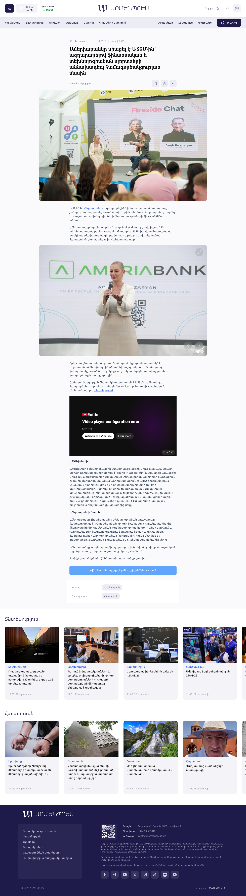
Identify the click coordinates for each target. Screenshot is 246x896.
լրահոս (232, 22)
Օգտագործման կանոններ (41, 852)
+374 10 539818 (146, 831)
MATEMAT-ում (217, 887)
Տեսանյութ (185, 22)
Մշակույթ (72, 22)
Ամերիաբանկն (93, 208)
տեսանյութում (103, 390)
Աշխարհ (55, 22)
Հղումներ (29, 842)
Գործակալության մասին (39, 831)
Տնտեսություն (35, 22)
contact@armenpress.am (152, 835)
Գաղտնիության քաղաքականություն (47, 858)
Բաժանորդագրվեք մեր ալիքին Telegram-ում (126, 570)
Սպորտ (89, 22)
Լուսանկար (165, 22)
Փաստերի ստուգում (112, 22)
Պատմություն (32, 836)
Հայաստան (12, 22)
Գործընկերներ (33, 847)
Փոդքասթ (205, 22)
